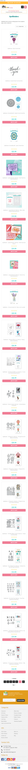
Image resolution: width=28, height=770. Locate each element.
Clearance (3, 711)
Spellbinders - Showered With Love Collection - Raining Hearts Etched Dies (14, 340)
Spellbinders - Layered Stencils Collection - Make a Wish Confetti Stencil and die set (14, 211)
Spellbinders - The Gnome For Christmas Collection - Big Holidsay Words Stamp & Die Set (14, 631)
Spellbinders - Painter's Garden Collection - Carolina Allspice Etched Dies (14, 405)
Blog (15, 735)
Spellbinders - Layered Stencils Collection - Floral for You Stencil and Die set (14, 275)
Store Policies (4, 733)
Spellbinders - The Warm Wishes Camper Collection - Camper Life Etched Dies (14, 534)
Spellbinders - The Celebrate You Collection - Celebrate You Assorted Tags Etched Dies (14, 566)
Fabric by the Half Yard (6, 723)
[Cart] (25, 8)
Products (16, 719)
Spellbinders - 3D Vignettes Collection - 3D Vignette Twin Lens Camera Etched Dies (14, 502)
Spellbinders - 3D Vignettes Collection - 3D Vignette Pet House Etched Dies (14, 469)
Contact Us (3, 735)
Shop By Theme (4, 715)
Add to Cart (14, 57)
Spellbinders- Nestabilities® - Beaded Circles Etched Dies (14, 113)
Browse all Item (4, 737)
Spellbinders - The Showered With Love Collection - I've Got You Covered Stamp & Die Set (14, 372)
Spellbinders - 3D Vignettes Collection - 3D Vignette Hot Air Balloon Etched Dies (14, 437)
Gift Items (3, 713)
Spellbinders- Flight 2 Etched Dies (14, 48)
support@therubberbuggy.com (9, 752)
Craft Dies (3, 719)
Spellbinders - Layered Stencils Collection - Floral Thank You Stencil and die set (14, 178)
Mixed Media (4, 721)
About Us (16, 731)
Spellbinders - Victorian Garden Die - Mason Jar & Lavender (14, 307)
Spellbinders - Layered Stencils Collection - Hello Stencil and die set (13, 243)
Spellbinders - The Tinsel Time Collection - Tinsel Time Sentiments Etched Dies (14, 599)
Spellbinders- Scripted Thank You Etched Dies (14, 80)
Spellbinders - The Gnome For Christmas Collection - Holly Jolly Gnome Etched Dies (14, 663)
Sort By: (17, 26)
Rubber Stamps (17, 717)
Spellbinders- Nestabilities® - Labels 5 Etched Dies (14, 145)
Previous (14, 678)
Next (14, 685)
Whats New (16, 711)
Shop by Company (18, 713)
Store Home (3, 731)
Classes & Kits (4, 717)
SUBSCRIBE (20, 700)
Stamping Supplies (18, 721)
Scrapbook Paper (17, 715)
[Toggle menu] (22, 7)
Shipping (16, 733)
